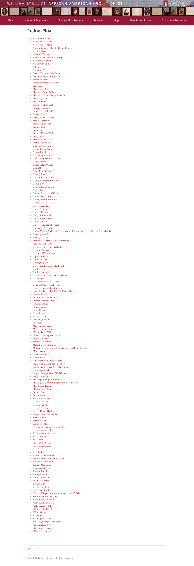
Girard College (40, 259)
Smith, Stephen (40, 423)
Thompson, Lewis (41, 468)
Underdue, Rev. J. (41, 490)
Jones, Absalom (40, 306)
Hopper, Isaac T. (40, 294)
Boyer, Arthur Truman (43, 117)
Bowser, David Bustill (43, 111)
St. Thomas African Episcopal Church (50, 426)
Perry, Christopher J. (42, 376)
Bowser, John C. (40, 114)
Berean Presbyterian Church (46, 82)
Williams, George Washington (47, 521)
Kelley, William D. (41, 316)
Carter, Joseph (39, 152)
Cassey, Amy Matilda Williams (47, 158)
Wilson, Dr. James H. (43, 531)
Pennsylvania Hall (41, 370)
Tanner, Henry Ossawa (43, 461)
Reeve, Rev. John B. (42, 408)
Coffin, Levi (38, 183)
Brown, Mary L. (40, 130)
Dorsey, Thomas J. (41, 209)
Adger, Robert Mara (42, 44)
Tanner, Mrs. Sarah (42, 464)
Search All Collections (71, 20)
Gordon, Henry (40, 269)
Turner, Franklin (41, 486)
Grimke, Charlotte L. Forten (46, 284)
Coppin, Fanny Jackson (44, 186)
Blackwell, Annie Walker (44, 92)
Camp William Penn (42, 149)
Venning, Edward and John (45, 496)
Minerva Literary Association (47, 335)
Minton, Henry (40, 338)
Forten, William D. (42, 237)
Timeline (98, 20)
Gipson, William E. (42, 256)
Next (38, 548)
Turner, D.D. (39, 483)
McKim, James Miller (43, 332)
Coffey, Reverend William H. (46, 180)
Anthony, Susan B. (41, 63)
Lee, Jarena (38, 322)
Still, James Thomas (42, 442)
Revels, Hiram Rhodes (43, 411)
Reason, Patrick (40, 404)
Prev (30, 548)
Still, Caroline (39, 436)
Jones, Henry (39, 310)
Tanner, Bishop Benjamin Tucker (48, 458)
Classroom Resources (174, 20)
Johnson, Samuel (40, 303)
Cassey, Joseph (39, 161)
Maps (117, 20)
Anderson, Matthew (42, 60)
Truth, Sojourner (41, 477)
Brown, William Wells (43, 133)
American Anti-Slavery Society (47, 57)
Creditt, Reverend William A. (47, 193)
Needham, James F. (42, 354)
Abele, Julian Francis (42, 41)
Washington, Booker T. (44, 499)
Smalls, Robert (39, 420)
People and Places (140, 20)
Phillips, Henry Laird (42, 389)
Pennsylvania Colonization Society (49, 363)
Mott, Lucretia (40, 351)
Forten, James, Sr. (41, 234)
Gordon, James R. (41, 272)
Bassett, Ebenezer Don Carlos (46, 73)
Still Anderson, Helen (43, 430)
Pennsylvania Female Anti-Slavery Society (52, 366)
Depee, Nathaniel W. (43, 202)
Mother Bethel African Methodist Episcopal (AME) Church (60, 348)
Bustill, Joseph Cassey (43, 139)
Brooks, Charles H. (41, 120)
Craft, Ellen (38, 190)
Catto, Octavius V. (41, 167)
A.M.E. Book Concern (43, 38)
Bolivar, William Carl (43, 104)
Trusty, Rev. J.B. (40, 474)
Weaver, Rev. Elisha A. (43, 502)
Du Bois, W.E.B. (40, 221)
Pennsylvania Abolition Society (47, 360)
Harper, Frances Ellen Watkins (47, 288)
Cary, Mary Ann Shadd (43, 155)
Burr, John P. (39, 136)
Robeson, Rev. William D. (45, 414)
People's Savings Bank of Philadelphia (50, 373)
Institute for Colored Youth (46, 297)
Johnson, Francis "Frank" (44, 300)
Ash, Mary (37, 66)
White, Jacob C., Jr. (42, 515)
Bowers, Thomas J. (41, 107)
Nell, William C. (40, 357)
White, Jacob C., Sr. (42, 518)
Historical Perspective (36, 20)
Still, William (39, 452)
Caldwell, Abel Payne (43, 145)
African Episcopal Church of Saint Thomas (52, 47)
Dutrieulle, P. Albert (42, 228)
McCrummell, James (42, 325)
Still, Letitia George (42, 445)
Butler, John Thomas (42, 142)
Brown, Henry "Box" (42, 123)
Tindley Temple (40, 471)
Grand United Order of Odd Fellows (50, 275)
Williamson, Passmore (43, 528)
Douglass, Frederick (42, 215)
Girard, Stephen (40, 262)
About (11, 20)
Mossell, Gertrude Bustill (44, 344)
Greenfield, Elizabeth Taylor (46, 281)
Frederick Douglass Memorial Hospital (51, 240)
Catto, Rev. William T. (43, 171)
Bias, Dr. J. (38, 85)
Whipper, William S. (42, 509)
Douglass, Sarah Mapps (43, 218)
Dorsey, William (40, 212)
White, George (40, 512)
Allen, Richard (39, 51)
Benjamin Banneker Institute (46, 76)
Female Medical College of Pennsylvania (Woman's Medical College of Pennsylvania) (72, 231)
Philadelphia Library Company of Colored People (56, 382)
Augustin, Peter (40, 70)
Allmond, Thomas (41, 54)
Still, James (38, 439)
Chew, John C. (39, 174)
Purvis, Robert (40, 395)
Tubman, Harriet (41, 480)
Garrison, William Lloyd (44, 253)
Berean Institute (40, 79)
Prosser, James (39, 392)
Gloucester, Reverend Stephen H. (48, 265)
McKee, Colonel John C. (44, 329)
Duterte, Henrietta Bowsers (46, 224)
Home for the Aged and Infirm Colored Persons (55, 291)
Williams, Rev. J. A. (42, 524)
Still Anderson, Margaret (44, 433)
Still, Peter (38, 449)
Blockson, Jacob (40, 98)
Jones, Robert (39, 313)
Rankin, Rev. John (41, 398)
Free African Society (42, 243)
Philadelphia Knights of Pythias (47, 379)
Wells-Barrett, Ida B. (42, 505)
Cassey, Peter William (43, 164)
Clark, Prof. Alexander (43, 177)
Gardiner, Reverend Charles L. (47, 246)
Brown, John (39, 126)
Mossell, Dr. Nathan (42, 341)
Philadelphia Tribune (43, 385)
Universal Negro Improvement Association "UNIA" (57, 493)
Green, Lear (38, 278)
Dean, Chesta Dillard (42, 196)
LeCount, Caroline (42, 319)
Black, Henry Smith (42, 89)
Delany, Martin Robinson (45, 199)
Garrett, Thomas (41, 250)
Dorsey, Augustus (41, 205)
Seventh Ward (39, 417)
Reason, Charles (40, 401)
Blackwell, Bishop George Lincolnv (49, 95)
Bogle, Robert (39, 101)
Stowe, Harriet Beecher (44, 455)
